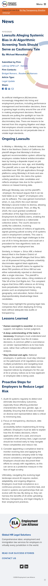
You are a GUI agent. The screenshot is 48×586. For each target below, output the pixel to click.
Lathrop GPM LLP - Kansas (14, 66)
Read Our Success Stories (18, 553)
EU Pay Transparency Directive (32, 10)
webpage (6, 13)
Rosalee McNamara (28, 73)
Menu (39, 4)
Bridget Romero (9, 73)
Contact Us (9, 558)
